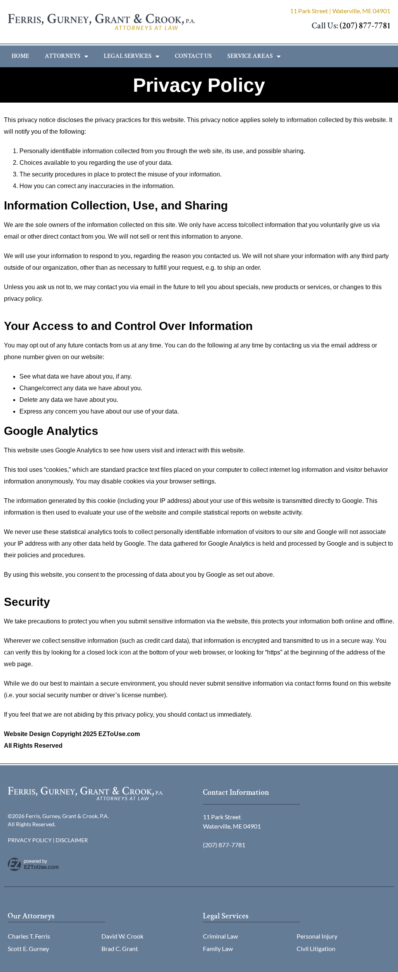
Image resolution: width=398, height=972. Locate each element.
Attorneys (62, 56)
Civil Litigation (316, 948)
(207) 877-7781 (365, 25)
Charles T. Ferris (29, 936)
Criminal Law (220, 936)
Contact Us (193, 56)
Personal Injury (317, 936)
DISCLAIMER (72, 840)
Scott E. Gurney (28, 948)
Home (20, 56)
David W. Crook (122, 936)
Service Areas (250, 56)
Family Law (218, 948)
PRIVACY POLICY (30, 840)
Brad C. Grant (119, 948)
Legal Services (128, 56)
